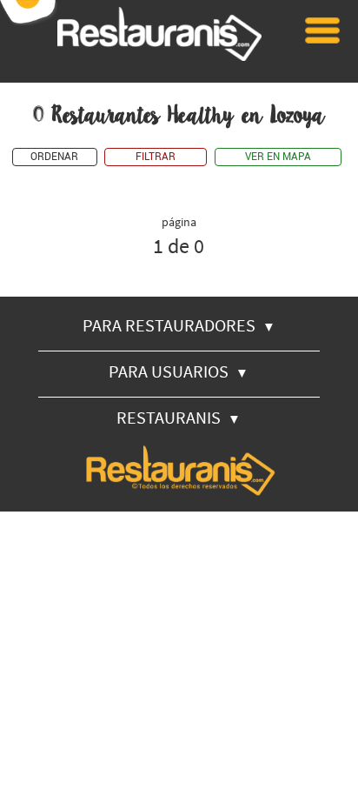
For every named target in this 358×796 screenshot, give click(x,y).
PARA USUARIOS (179, 371)
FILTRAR (156, 157)
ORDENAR (54, 157)
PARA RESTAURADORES (179, 325)
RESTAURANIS (178, 417)
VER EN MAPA (278, 157)
